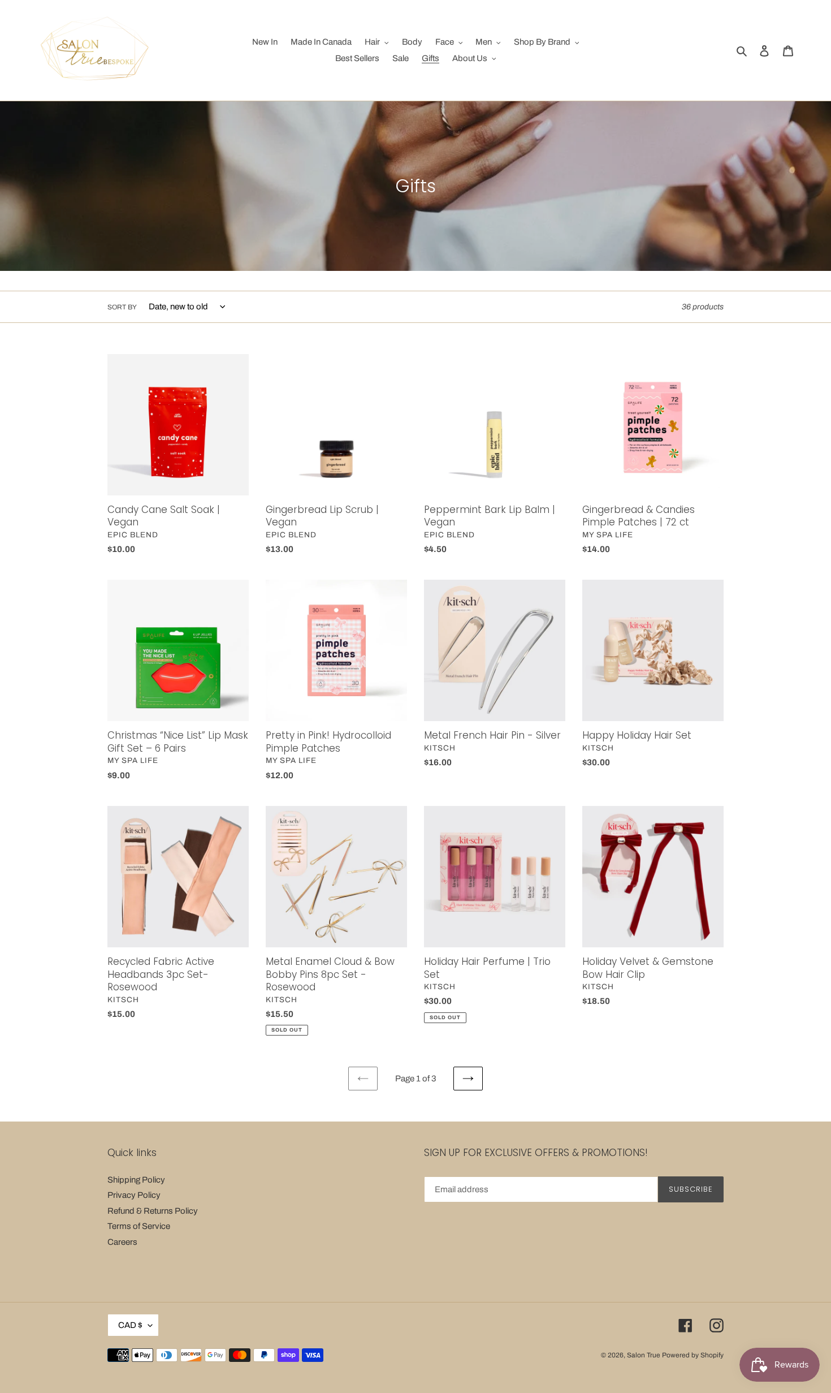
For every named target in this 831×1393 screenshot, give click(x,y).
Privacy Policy (134, 1195)
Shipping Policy (136, 1179)
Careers (122, 1242)
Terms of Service (138, 1226)
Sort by (122, 307)
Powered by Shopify (693, 1355)
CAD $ (130, 1325)
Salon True (643, 1355)
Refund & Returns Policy (152, 1210)
